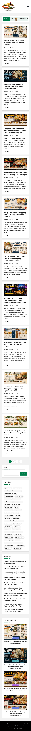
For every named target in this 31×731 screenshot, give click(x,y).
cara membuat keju (9, 496)
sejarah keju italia (20, 545)
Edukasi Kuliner (16, 499)
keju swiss (19, 523)
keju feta (16, 512)
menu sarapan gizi (18, 531)
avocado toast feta (17, 488)
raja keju (17, 540)
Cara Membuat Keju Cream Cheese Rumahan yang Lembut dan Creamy (14, 259)
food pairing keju (8, 501)
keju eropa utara (8, 512)
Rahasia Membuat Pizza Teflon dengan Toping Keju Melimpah (14, 578)
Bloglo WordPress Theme (15, 728)
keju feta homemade (9, 515)
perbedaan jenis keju (9, 540)
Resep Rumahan (8, 542)
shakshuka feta (8, 548)
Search (5, 467)
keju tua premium (8, 526)
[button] (20, 461)
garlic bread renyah (18, 501)
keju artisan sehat (8, 507)
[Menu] (28, 6)
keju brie (16, 507)
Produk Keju (15, 708)
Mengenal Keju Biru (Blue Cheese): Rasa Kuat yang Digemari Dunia (13, 86)
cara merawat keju (19, 496)
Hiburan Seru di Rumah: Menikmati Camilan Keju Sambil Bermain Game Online (15, 301)
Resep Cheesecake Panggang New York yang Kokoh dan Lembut (15, 215)
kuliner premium (16, 529)
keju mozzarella (15, 518)
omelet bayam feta (8, 534)
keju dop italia (8, 510)
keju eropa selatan (17, 510)
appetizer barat (8, 488)
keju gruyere (7, 518)
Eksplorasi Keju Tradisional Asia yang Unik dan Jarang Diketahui (14, 42)
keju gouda (18, 515)
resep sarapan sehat (18, 542)
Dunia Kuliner (8, 499)
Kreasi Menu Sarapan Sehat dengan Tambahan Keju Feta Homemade (15, 433)
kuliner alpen (17, 526)
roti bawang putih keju (9, 545)
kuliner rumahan (8, 531)
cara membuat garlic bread (10, 493)
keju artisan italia (16, 504)
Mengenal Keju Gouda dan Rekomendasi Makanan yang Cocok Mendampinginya (15, 130)
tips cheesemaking (17, 548)
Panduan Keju (18, 534)
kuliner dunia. (7, 529)
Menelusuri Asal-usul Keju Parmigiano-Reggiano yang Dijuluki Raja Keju (14, 389)
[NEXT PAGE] (20, 461)
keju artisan (7, 504)
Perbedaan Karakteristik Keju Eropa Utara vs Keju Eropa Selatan (15, 345)
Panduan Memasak (9, 537)
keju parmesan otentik (9, 523)
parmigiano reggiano (19, 537)
